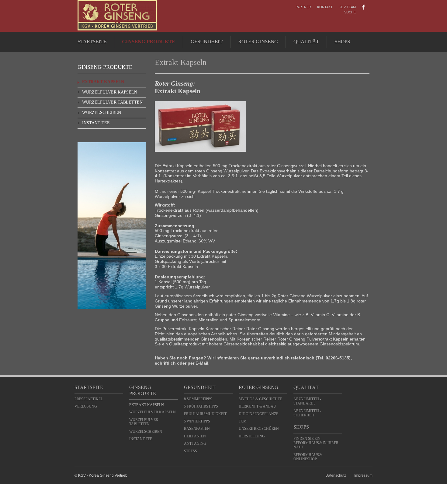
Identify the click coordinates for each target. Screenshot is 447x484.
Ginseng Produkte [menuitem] (148, 41)
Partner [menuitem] (303, 7)
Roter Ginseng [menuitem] (258, 41)
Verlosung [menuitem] (85, 406)
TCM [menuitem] (243, 421)
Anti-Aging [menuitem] (195, 443)
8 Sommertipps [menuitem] (198, 399)
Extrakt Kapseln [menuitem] (103, 81)
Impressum (363, 475)
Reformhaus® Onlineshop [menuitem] (307, 457)
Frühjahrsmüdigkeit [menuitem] (205, 414)
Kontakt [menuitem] (325, 7)
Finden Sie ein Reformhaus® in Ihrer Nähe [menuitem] (315, 443)
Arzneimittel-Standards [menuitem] (307, 401)
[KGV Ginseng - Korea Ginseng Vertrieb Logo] (117, 28)
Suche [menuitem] (350, 12)
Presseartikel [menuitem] (88, 399)
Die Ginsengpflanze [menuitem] (258, 414)
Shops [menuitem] (342, 41)
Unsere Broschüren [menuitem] (259, 428)
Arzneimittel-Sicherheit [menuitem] (307, 413)
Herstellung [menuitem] (252, 436)
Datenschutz (335, 475)
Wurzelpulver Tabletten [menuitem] (112, 102)
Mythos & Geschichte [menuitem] (260, 399)
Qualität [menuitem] (306, 41)
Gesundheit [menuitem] (207, 41)
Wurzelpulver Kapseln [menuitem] (109, 92)
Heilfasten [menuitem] (195, 436)
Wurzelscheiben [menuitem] (101, 112)
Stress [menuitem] (190, 451)
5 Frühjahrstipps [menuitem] (201, 406)
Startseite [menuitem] (92, 41)
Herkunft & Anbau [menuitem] (257, 406)
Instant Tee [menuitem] (96, 123)
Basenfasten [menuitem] (197, 428)
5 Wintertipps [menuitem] (197, 421)
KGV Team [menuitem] (347, 7)
